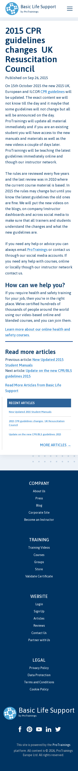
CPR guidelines (53, 91)
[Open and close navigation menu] (70, 9)
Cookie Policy (39, 689)
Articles (39, 618)
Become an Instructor (39, 519)
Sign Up (39, 611)
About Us (39, 491)
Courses (39, 555)
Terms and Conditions (39, 682)
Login (39, 604)
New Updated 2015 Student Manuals (30, 411)
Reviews (39, 625)
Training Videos (39, 547)
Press (39, 498)
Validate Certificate (39, 576)
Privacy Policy (39, 668)
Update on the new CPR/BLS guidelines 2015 (35, 434)
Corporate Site (39, 512)
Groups (39, 562)
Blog (39, 505)
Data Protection (39, 675)
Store (39, 569)
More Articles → (55, 445)
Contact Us (39, 633)
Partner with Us (39, 640)
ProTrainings (37, 249)
